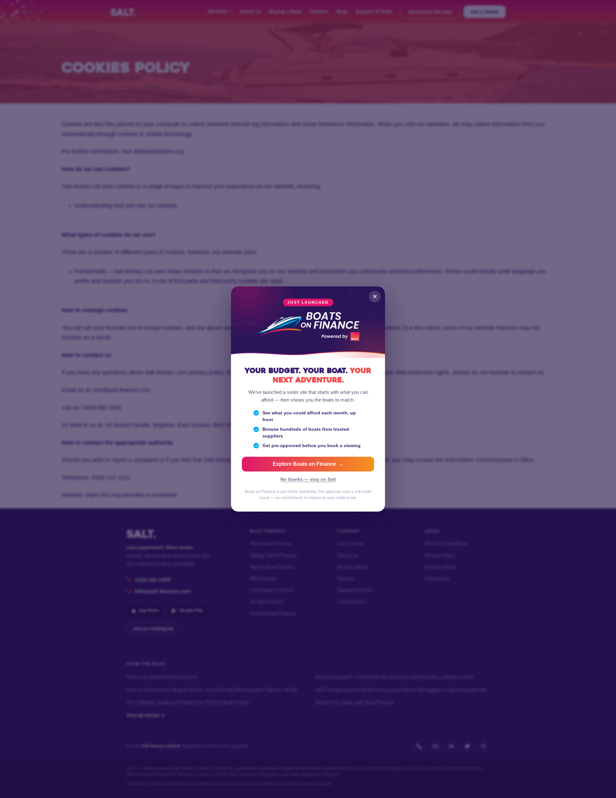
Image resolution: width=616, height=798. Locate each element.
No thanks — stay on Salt (308, 479)
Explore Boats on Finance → (308, 464)
